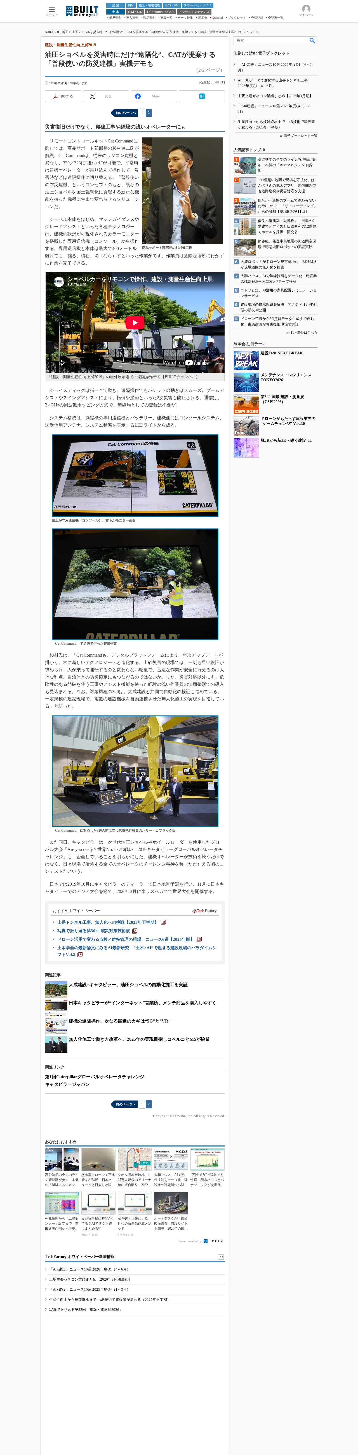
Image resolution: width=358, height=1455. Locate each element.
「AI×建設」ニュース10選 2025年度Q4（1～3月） (89, 1289)
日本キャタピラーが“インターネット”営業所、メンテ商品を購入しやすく (142, 1002)
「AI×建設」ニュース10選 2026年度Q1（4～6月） (89, 1269)
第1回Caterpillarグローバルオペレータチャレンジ (94, 1076)
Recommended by (190, 1241)
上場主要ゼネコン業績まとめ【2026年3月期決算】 (90, 1279)
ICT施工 (62, 32)
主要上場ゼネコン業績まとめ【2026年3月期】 (275, 96)
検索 (312, 40)
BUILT (49, 32)
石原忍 (205, 82)
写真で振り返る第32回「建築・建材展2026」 (86, 1309)
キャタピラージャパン (67, 1084)
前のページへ (126, 113)
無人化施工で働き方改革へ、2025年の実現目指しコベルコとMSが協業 (139, 1039)
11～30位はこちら (304, 332)
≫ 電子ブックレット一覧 (298, 136)
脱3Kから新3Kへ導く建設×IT (286, 440)
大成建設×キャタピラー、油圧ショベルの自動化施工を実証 (128, 984)
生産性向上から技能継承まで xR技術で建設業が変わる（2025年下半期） (110, 1299)
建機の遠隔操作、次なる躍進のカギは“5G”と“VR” (120, 1021)
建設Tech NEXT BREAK (282, 353)
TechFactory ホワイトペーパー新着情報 (80, 1257)
